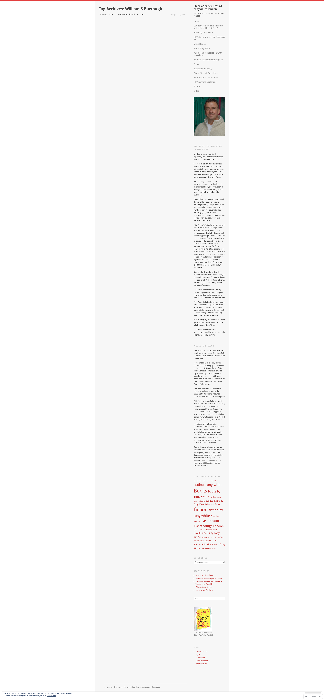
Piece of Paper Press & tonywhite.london (208, 8)
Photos (197, 86)
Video (196, 91)
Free (213, 516)
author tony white (208, 485)
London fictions (199, 530)
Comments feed (202, 661)
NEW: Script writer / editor (206, 77)
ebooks (202, 501)
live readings (203, 526)
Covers (196, 501)
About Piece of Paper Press (206, 73)
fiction (201, 509)
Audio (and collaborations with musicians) (208, 54)
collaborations (215, 497)
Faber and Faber (212, 504)
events (209, 500)
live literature (211, 521)
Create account (201, 652)
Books (200, 491)
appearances (198, 481)
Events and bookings (203, 68)
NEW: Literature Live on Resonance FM (209, 38)
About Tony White (202, 48)
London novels (211, 530)
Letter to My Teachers (204, 590)
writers (214, 548)
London (218, 526)
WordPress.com (202, 664)
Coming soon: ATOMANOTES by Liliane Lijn (121, 14)
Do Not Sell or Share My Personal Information (142, 687)
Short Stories (200, 44)
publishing (205, 537)
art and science (208, 481)
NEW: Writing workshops (205, 82)
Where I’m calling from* (205, 575)
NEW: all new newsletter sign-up (208, 59)
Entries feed (200, 658)
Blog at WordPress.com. (113, 687)
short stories (205, 540)
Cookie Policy (51, 696)
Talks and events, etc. (204, 587)
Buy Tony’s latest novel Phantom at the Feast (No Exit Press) (208, 27)
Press (196, 64)
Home (196, 21)
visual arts (206, 548)
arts (215, 481)
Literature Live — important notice (209, 578)
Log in (198, 655)
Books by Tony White (203, 32)
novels (197, 533)
